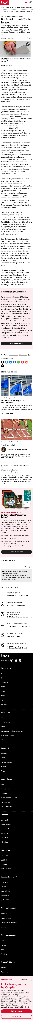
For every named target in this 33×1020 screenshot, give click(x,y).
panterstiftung (5, 802)
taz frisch (4, 860)
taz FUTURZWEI (6, 918)
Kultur (3, 687)
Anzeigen (4, 954)
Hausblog (4, 758)
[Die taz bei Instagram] (20, 661)
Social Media (5, 722)
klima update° (5, 829)
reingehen (4, 842)
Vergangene (5, 895)
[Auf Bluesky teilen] (10, 362)
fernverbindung (6, 824)
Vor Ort (3, 887)
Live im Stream (6, 891)
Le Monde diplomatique (9, 922)
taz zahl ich (4, 793)
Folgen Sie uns (5, 660)
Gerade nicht (23, 979)
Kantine (3, 945)
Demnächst (5, 882)
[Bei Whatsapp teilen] (18, 362)
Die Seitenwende (6, 762)
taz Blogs (4, 914)
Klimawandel (5, 740)
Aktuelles (4, 753)
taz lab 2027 (5, 900)
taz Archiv (4, 927)
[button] (30, 2)
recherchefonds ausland (9, 798)
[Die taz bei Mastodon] (11, 661)
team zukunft (5, 855)
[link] (3, 7)
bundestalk (4, 820)
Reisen (3, 941)
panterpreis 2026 (6, 806)
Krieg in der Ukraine (7, 735)
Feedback (4, 967)
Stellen (3, 766)
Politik (3, 673)
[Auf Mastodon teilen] (6, 362)
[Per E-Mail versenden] (2, 362)
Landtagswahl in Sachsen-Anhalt (12, 731)
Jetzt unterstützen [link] (16, 343)
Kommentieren (13, 355)
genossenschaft (6, 789)
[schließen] (30, 979)
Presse (3, 771)
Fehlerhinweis (23, 355)
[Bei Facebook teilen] (14, 362)
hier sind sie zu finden (9, 579)
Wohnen (3, 727)
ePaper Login (5, 976)
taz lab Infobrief (6, 869)
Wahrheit (4, 704)
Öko (2, 678)
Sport (3, 691)
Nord (2, 700)
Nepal (3, 718)
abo (2, 784)
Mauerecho (5, 833)
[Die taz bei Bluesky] (16, 661)
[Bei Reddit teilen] (26, 362)
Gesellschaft (5, 682)
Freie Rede (4, 838)
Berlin (3, 695)
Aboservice (5, 972)
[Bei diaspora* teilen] (22, 362)
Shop (2, 949)
